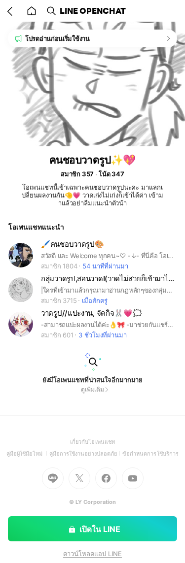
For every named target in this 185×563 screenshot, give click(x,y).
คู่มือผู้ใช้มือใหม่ (27, 453)
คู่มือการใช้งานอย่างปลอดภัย (85, 453)
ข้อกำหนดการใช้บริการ (150, 453)
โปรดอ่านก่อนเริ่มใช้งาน (57, 38)
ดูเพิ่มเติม (92, 389)
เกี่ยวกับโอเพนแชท (92, 441)
